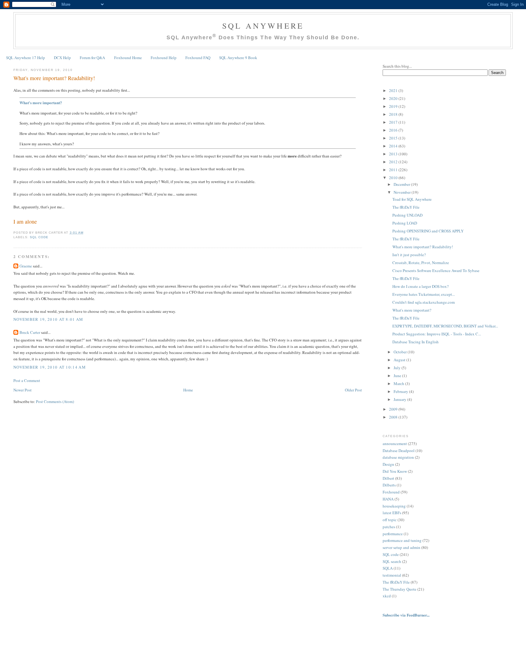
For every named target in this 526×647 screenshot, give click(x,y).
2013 (393, 154)
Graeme (25, 266)
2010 (393, 177)
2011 (393, 169)
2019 (393, 106)
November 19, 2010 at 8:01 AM (48, 319)
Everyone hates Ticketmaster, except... (423, 294)
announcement (395, 443)
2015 (393, 138)
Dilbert (388, 478)
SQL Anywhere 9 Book (238, 57)
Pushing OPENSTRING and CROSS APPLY (428, 231)
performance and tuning (402, 540)
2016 (393, 130)
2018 (393, 114)
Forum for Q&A (92, 57)
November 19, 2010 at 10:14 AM (49, 367)
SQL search (392, 561)
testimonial (392, 575)
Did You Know (395, 471)
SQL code (39, 237)
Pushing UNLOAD (407, 215)
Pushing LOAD (404, 223)
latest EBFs (392, 512)
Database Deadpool (399, 450)
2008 (393, 417)
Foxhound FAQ (197, 57)
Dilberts (389, 485)
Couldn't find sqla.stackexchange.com (423, 302)
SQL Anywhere (263, 25)
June (398, 375)
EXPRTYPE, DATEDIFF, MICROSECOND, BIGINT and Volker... (445, 326)
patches (389, 526)
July (398, 367)
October (401, 352)
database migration (398, 457)
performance (393, 533)
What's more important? (40, 102)
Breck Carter (29, 332)
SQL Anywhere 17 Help (25, 57)
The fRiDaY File (405, 207)
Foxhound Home (128, 57)
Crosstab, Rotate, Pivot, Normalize (420, 262)
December (402, 184)
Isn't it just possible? (409, 254)
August (400, 359)
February (401, 391)
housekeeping (394, 506)
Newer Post (22, 390)
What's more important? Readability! (54, 78)
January (400, 399)
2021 (393, 90)
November (403, 192)
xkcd (387, 596)
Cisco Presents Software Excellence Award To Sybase (435, 270)
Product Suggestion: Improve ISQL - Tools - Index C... (436, 334)
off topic (390, 519)
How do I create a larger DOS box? (420, 286)
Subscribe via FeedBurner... (406, 615)
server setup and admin (401, 547)
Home (188, 390)
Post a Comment (26, 380)
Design (388, 464)
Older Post (353, 390)
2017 (393, 122)
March (399, 383)
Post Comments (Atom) (55, 401)
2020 (393, 98)
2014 (393, 146)
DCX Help (62, 57)
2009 (393, 409)
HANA (388, 499)
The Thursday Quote (399, 589)
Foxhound (391, 492)
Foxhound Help (164, 57)
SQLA (388, 568)
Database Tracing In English (415, 342)
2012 (393, 161)
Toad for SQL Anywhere (412, 199)
